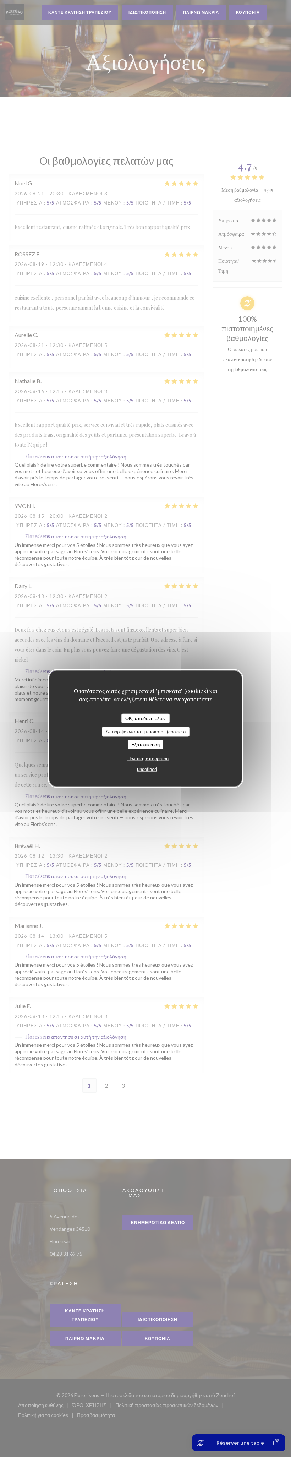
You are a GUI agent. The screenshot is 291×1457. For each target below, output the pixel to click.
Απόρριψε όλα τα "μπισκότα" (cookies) (146, 731)
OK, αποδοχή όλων (145, 718)
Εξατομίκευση (145, 744)
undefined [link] (147, 769)
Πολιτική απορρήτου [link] (148, 758)
